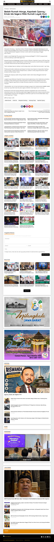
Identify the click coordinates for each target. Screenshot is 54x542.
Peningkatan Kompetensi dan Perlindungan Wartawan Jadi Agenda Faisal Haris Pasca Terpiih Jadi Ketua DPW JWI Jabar (30, 510)
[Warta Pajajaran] (27, 1)
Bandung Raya (7, 17)
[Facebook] (22, 106)
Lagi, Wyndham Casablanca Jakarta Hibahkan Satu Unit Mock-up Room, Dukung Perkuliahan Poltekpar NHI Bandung (41, 148)
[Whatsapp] (48, 17)
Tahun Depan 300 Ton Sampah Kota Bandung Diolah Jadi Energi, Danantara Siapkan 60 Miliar (26, 187)
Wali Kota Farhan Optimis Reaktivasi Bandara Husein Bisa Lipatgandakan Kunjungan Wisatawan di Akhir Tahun (11, 226)
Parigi (14, 50)
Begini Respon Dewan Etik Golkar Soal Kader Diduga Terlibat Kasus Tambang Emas (29, 398)
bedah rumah (46, 86)
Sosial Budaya (12, 17)
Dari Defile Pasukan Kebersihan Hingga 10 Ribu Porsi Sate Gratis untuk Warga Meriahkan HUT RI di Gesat (30, 523)
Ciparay (31, 49)
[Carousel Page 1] (23, 459)
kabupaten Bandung (38, 49)
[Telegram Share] (46, 17)
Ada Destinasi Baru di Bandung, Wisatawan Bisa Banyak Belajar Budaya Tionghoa (11, 161)
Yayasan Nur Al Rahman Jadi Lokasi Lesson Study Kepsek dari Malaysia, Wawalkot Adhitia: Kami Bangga (26, 457)
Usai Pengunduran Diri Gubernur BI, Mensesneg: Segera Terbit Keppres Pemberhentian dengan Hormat (30, 419)
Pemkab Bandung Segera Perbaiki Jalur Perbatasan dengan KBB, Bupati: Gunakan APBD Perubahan (38, 127)
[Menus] (4, 1)
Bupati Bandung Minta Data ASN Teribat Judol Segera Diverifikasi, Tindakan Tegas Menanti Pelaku (38, 123)
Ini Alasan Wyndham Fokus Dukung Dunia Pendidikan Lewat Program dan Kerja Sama (27, 148)
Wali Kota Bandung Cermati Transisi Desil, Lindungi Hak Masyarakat (10, 174)
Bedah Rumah (8, 100)
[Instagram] (27, 106)
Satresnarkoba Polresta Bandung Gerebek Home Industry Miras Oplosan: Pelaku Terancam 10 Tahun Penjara (15, 131)
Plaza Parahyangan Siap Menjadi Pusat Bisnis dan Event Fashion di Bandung (39, 111)
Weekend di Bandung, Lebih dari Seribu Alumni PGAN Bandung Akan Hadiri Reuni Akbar (38, 131)
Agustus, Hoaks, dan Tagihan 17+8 (12, 394)
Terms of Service (19, 540)
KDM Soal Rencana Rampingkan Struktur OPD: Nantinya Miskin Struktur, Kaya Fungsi (29, 515)
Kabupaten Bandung (23, 100)
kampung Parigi (32, 100)
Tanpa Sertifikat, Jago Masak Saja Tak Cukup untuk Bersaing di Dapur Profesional (42, 187)
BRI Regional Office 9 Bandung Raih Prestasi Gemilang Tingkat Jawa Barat (42, 213)
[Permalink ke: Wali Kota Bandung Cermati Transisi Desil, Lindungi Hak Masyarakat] (11, 168)
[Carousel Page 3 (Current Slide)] (27, 459)
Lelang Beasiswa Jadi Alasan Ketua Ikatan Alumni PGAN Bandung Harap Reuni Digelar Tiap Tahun (15, 127)
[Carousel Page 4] (28, 459)
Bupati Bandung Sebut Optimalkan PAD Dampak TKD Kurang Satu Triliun (38, 119)
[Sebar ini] (41, 17)
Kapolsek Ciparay (41, 100)
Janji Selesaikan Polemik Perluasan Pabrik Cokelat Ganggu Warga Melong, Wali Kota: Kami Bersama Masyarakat (27, 174)
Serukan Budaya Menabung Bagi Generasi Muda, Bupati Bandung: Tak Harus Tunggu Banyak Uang (15, 119)
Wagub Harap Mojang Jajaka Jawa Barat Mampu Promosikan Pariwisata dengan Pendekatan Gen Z (29, 503)
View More (27, 290)
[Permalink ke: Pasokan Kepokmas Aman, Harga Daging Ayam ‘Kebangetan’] (11, 142)
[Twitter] (24, 106)
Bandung (17, 60)
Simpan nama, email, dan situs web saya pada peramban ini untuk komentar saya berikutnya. (25, 251)
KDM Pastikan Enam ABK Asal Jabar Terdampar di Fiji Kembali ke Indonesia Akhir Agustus (26, 498)
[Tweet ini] (44, 17)
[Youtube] (29, 106)
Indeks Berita (27, 540)
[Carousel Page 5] (30, 459)
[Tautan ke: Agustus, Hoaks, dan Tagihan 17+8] (27, 379)
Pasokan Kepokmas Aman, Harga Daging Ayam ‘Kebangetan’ (10, 148)
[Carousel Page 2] (25, 459)
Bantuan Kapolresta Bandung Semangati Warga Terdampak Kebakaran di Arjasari (15, 123)
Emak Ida (13, 56)
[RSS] (32, 106)
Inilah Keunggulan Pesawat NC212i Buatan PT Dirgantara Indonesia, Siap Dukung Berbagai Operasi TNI (28, 406)
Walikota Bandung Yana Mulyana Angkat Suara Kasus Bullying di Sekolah (14, 111)
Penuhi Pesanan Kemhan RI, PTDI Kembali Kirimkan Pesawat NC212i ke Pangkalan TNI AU (30, 411)
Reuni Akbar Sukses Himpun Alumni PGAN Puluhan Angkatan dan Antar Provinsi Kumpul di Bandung (26, 200)
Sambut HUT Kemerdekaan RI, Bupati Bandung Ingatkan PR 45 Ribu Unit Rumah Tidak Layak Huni (27, 226)
